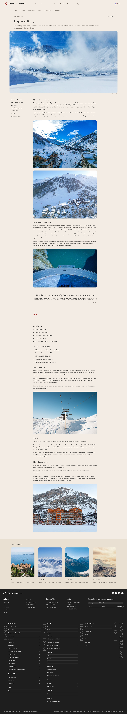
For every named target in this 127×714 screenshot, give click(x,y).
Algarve (49, 652)
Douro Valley (51, 686)
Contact (69, 3)
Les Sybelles (96, 579)
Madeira (49, 698)
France (39, 10)
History (13, 113)
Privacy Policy (26, 711)
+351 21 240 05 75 (72, 609)
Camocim (87, 642)
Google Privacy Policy (101, 711)
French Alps (47, 10)
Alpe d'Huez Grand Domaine (16, 669)
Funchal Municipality (53, 701)
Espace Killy (11, 654)
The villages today (16, 116)
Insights (54, 3)
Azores (49, 691)
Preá (86, 645)
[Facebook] (116, 593)
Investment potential (17, 102)
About (62, 3)
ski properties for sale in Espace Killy (58, 225)
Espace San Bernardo (14, 633)
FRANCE (6, 633)
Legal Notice (34, 711)
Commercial (44, 3)
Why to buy (14, 105)
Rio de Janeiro (89, 623)
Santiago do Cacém (53, 675)
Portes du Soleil (12, 660)
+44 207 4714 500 (31, 607)
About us (6, 602)
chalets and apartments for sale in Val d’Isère (78, 227)
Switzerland (122, 623)
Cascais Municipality (53, 642)
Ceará (86, 639)
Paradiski (11, 642)
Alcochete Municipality (54, 639)
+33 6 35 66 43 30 (51, 607)
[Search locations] (78, 4)
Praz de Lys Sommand (14, 627)
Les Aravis (11, 639)
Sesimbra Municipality (53, 648)
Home (15, 10)
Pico (48, 694)
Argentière (68, 579)
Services (6, 607)
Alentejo (50, 666)
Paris (9, 687)
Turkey (116, 623)
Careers (5, 612)
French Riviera (12, 677)
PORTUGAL (45, 636)
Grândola (50, 672)
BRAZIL (82, 631)
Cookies (18, 711)
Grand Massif (12, 666)
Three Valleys (12, 630)
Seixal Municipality (52, 645)
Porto (49, 680)
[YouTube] (122, 593)
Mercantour (11, 636)
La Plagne (41, 579)
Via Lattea (11, 645)
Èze (12, 579)
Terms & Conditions (9, 711)
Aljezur (49, 656)
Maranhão (88, 631)
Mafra (49, 630)
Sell (36, 3)
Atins (86, 634)
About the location (17, 99)
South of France (21, 582)
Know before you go (16, 108)
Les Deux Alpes (12, 648)
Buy (30, 3)
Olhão (49, 662)
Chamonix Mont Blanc (14, 651)
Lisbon (49, 623)
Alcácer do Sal (51, 669)
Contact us (6, 604)
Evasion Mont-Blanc (14, 657)
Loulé (49, 659)
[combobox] (107, 603)
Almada (49, 636)
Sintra (49, 633)
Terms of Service (115, 711)
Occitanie (11, 680)
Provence (11, 683)
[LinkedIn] (119, 593)
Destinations (31, 10)
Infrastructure (14, 110)
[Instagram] (113, 593)
